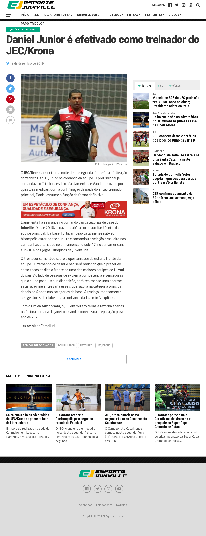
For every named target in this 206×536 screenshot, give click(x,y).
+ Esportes (153, 14)
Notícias (121, 505)
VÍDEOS (174, 14)
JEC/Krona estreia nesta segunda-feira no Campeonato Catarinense (126, 419)
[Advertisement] (166, 241)
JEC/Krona (104, 345)
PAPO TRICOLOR (32, 23)
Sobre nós (85, 505)
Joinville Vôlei (88, 14)
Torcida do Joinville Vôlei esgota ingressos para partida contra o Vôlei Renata (174, 178)
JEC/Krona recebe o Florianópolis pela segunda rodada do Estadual (74, 419)
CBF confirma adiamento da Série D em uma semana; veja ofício (173, 197)
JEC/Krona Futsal (58, 14)
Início (25, 14)
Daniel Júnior (66, 345)
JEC (36, 14)
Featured (86, 345)
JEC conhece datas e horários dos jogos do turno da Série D (174, 138)
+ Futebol (113, 14)
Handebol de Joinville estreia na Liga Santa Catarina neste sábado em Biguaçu (175, 159)
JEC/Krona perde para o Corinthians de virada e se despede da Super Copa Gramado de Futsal (172, 421)
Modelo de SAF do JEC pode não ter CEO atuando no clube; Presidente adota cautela (175, 102)
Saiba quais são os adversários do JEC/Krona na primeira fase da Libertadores (175, 121)
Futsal (132, 14)
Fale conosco (104, 505)
